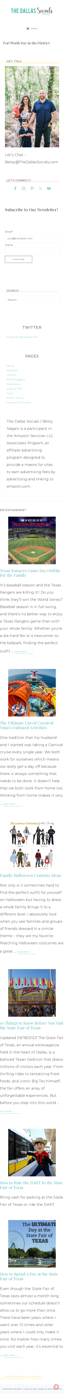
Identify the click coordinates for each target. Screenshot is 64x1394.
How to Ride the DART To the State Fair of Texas (31, 1185)
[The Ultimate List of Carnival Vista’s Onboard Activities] (32, 693)
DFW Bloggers (16, 379)
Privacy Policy (15, 397)
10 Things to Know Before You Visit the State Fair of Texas (32, 1025)
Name (9, 245)
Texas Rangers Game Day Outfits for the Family (30, 573)
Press (10, 393)
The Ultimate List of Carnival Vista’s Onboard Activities (26, 725)
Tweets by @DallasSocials (22, 336)
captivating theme (33, 1389)
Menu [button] (34, 29)
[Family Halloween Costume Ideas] (32, 845)
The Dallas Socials (32, 10)
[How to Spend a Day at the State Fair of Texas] (32, 1244)
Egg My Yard (14, 388)
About (10, 365)
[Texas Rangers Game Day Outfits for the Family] (32, 540)
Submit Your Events (19, 402)
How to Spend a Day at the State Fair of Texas (29, 1276)
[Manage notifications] (56, 1386)
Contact (11, 374)
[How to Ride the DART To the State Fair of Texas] (32, 1152)
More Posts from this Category (22, 1376)
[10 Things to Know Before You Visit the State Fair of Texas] (32, 993)
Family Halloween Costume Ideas (30, 875)
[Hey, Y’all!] (32, 106)
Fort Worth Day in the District (26, 43)
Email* (9, 231)
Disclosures (14, 384)
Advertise (12, 370)
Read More (20, 652)
